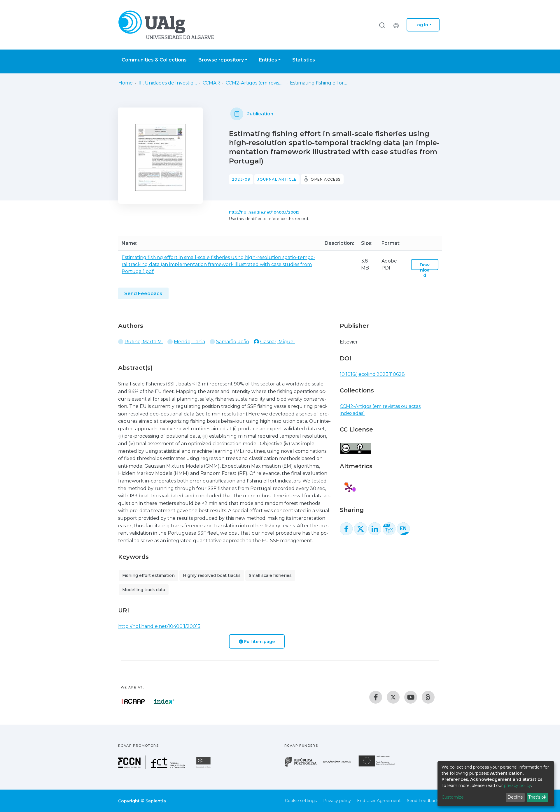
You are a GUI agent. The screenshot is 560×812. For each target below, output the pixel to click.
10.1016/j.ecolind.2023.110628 (372, 374)
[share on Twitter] (360, 528)
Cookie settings (301, 800)
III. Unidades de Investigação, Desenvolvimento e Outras (168, 83)
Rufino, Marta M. (144, 341)
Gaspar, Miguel (277, 341)
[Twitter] (393, 697)
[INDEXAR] (164, 701)
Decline (515, 797)
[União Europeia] (380, 766)
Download (425, 270)
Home (125, 83)
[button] (397, 25)
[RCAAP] (428, 697)
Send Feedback (143, 293)
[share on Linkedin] (374, 528)
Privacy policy (337, 800)
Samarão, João (232, 341)
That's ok (537, 797)
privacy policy (517, 785)
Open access (325, 179)
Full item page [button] (259, 641)
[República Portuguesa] (320, 766)
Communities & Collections (154, 60)
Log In (421, 24)
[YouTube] (410, 697)
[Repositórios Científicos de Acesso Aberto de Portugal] (133, 701)
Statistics (303, 60)
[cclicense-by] (355, 445)
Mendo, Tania (189, 341)
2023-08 (241, 179)
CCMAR (211, 83)
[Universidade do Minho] (204, 767)
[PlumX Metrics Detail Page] (349, 488)
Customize (453, 797)
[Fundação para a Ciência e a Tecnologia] (152, 767)
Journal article (277, 179)
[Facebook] (375, 697)
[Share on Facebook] (346, 528)
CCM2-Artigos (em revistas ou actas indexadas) (255, 83)
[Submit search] (381, 25)
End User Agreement (379, 800)
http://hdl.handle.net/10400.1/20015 (264, 212)
